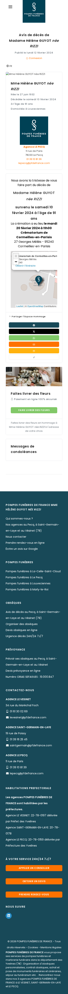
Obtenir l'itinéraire (25, 265)
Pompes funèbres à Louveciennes (28, 583)
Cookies (33, 947)
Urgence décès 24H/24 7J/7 (24, 636)
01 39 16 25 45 (18, 739)
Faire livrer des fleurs (34, 410)
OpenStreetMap (35, 306)
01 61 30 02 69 (19, 711)
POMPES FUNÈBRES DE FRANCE (34, 941)
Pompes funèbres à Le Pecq (24, 577)
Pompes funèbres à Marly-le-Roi (27, 589)
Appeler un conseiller (34, 868)
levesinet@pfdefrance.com (28, 717)
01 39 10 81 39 (34, 159)
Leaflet (19, 306)
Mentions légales (50, 947)
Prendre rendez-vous (34, 894)
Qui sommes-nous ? (19, 518)
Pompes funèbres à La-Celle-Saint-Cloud (33, 571)
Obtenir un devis (34, 881)
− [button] (16, 261)
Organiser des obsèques (22, 624)
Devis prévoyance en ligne (23, 671)
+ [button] (16, 256)
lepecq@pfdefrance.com (34, 163)
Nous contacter (16, 537)
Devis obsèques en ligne (21, 630)
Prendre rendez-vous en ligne (25, 543)
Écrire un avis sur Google (22, 549)
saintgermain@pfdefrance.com (31, 745)
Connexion (35, 58)
